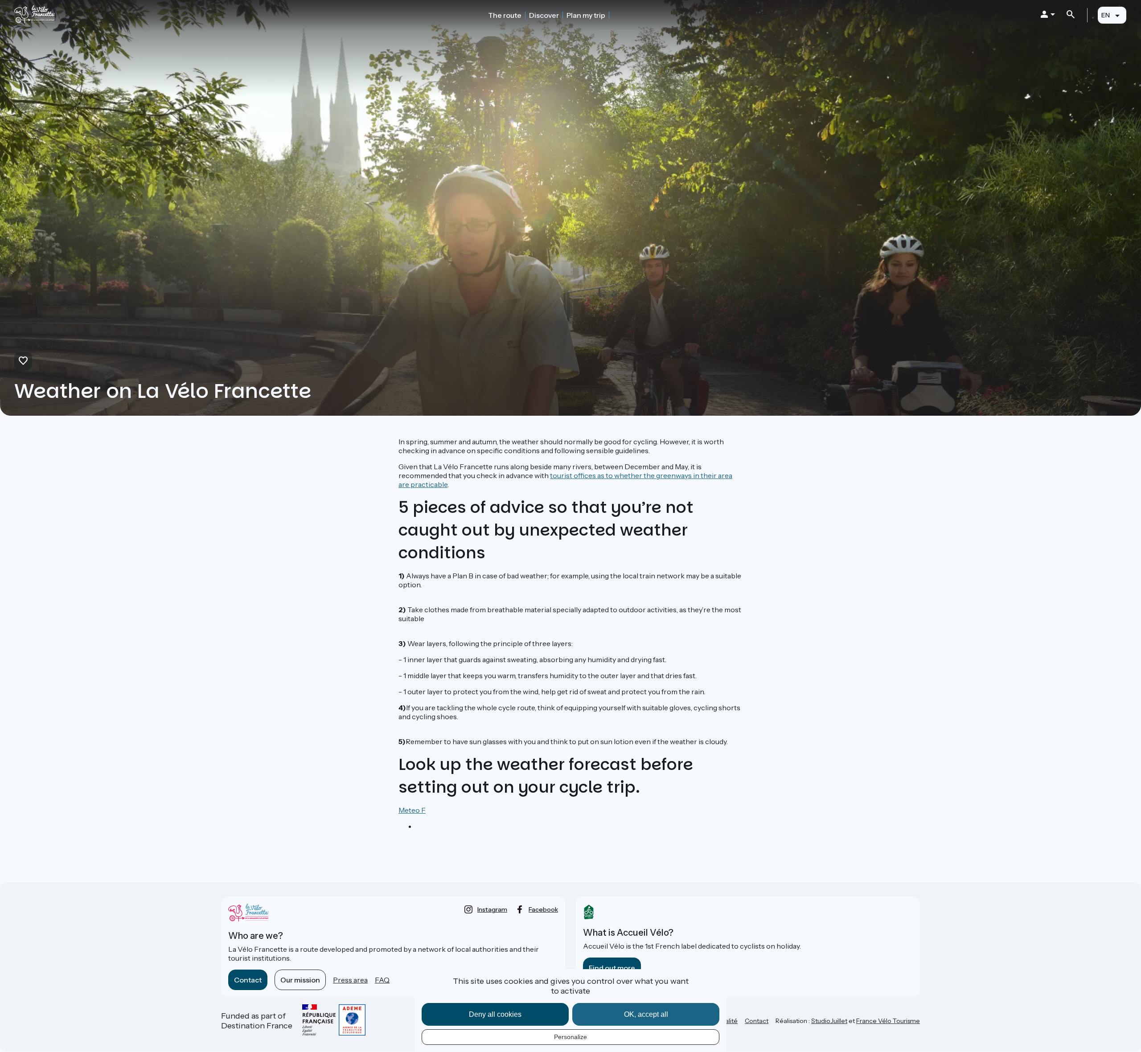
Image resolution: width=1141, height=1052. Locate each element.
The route (504, 15)
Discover (544, 15)
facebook (543, 909)
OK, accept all (646, 1014)
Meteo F (412, 810)
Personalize (570, 1036)
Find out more (612, 967)
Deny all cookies (495, 1014)
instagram (492, 909)
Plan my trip (585, 15)
